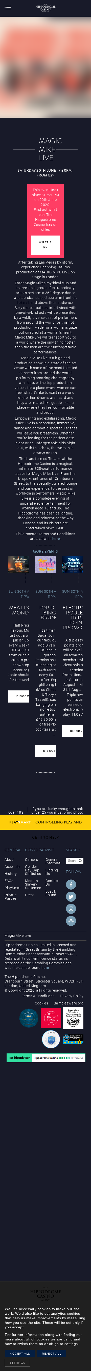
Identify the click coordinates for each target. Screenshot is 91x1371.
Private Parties (11, 896)
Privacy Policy (71, 996)
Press (30, 895)
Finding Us (52, 872)
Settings (19, 1362)
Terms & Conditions (38, 996)
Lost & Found (51, 893)
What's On (45, 245)
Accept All (20, 1353)
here (56, 539)
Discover (25, 696)
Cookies (41, 1003)
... (50, 734)
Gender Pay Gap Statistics (33, 870)
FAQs (9, 881)
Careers (31, 860)
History (11, 874)
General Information (53, 861)
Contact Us (52, 882)
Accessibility (12, 867)
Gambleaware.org (69, 1003)
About (10, 860)
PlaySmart (12, 888)
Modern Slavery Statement (33, 884)
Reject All (51, 1353)
